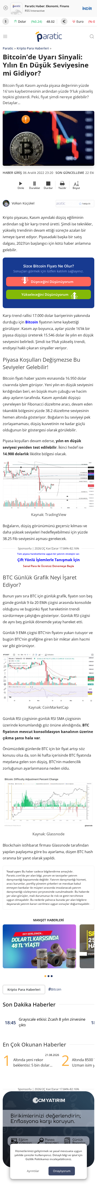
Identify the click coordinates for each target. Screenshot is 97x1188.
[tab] (45, 976)
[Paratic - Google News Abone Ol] (75, 205)
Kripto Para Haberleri (33, 48)
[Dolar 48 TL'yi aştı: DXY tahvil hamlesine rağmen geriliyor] (39, 946)
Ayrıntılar (33, 1171)
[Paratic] (48, 37)
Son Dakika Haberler (29, 1004)
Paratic (8, 48)
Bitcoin (31, 322)
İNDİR (87, 8)
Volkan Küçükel (23, 203)
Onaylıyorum (61, 1171)
